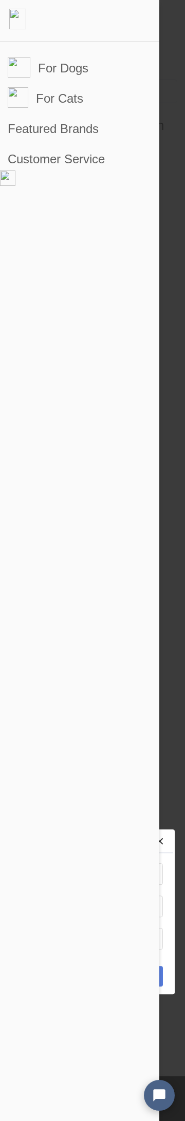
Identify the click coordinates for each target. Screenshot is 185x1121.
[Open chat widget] (159, 1095)
